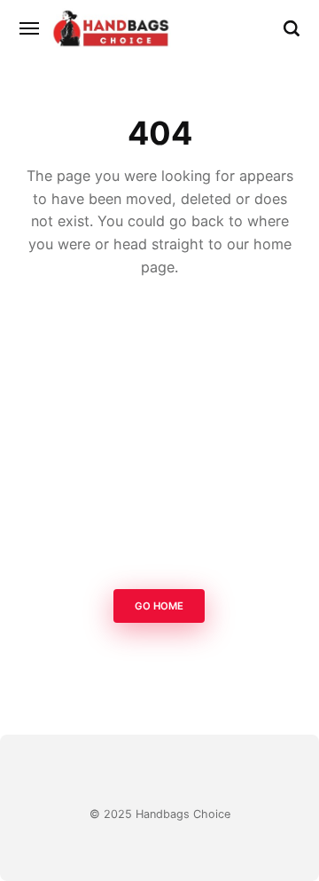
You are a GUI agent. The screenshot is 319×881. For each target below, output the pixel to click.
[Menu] (30, 28)
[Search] (292, 28)
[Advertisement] (159, 438)
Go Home (160, 606)
